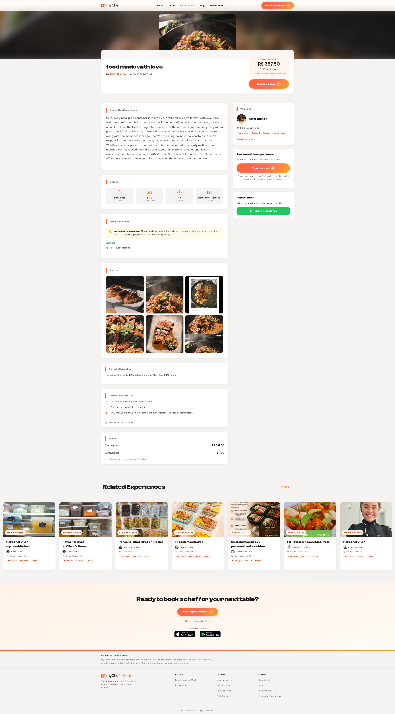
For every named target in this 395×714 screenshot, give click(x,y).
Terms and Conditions (269, 696)
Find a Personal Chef (185, 680)
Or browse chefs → (197, 621)
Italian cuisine (223, 685)
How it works (265, 680)
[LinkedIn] (129, 675)
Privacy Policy (265, 690)
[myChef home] (110, 5)
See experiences (274, 5)
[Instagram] (124, 675)
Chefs (171, 5)
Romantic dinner (225, 690)
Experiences (187, 5)
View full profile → (246, 139)
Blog (202, 5)
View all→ (287, 486)
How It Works (217, 5)
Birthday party (224, 696)
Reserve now (266, 84)
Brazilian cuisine (225, 680)
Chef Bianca (118, 74)
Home (160, 5)
